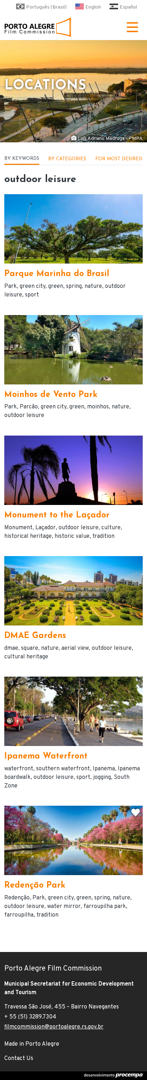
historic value (72, 536)
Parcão (29, 407)
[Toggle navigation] (132, 27)
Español (128, 7)
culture (111, 527)
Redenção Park (34, 886)
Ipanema (104, 768)
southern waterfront (63, 768)
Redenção (17, 898)
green (55, 286)
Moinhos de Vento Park (50, 395)
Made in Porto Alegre (31, 1044)
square (29, 648)
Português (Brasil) (46, 7)
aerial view (75, 648)
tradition (103, 536)
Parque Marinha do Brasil (56, 274)
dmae (11, 648)
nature (93, 286)
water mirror (64, 906)
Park (10, 286)
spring (74, 286)
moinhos (98, 407)
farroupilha (19, 915)
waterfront (18, 768)
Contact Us (18, 1058)
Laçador (45, 527)
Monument (18, 527)
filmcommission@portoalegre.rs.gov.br (53, 1027)
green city (32, 286)
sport (32, 295)
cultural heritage (26, 657)
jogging (102, 777)
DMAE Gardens (35, 636)
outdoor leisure (24, 415)
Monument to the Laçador (57, 515)
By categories (67, 159)
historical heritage (28, 536)
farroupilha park (104, 906)
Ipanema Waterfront (45, 756)
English (93, 7)
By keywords (21, 158)
